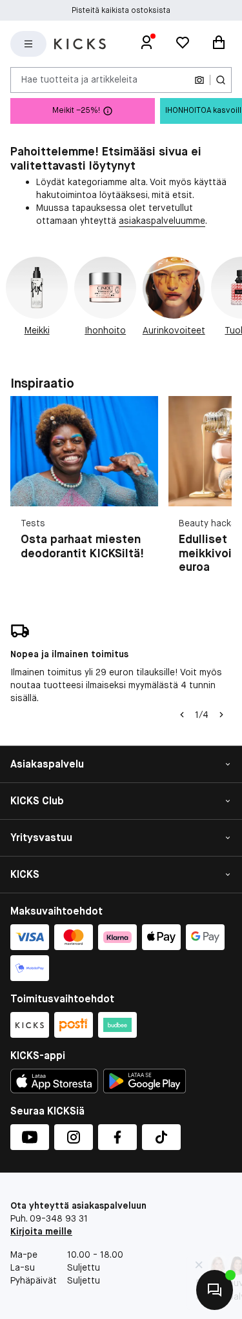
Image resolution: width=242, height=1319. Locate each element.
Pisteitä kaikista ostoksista (121, 10)
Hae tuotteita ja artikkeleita (79, 79)
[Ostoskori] (219, 44)
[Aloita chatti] (214, 1290)
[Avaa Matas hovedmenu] (28, 44)
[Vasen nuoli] (182, 714)
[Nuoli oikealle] (221, 714)
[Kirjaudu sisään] (146, 44)
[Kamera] (199, 80)
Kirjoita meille (41, 1231)
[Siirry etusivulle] (80, 44)
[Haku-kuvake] (220, 80)
